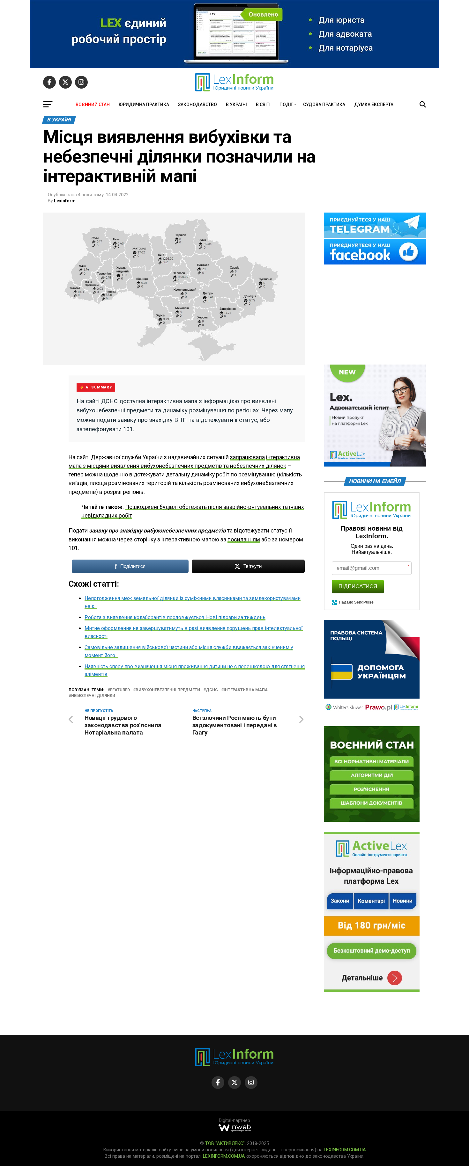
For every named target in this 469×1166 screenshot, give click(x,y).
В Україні (236, 104)
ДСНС (212, 690)
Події (286, 104)
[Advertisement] (375, 315)
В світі (263, 104)
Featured (120, 690)
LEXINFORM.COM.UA (345, 1150)
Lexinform (65, 200)
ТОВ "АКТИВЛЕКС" (225, 1143)
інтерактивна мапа (246, 690)
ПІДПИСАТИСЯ (358, 586)
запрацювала (247, 457)
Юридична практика (144, 104)
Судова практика (324, 104)
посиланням (243, 539)
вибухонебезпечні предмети (168, 690)
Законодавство (197, 104)
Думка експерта (373, 104)
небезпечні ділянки (93, 696)
